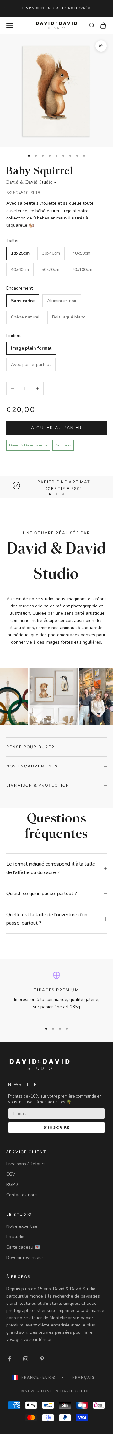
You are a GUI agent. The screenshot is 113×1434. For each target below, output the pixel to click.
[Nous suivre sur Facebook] (9, 1359)
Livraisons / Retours (26, 1164)
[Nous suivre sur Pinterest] (42, 1359)
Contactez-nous (22, 1195)
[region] (56, 485)
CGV (10, 1174)
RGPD (12, 1185)
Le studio (15, 1237)
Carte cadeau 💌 (23, 1247)
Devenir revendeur (24, 1257)
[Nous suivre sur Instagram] (26, 1359)
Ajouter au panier (56, 428)
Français (83, 1377)
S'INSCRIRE (56, 1127)
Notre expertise (21, 1226)
